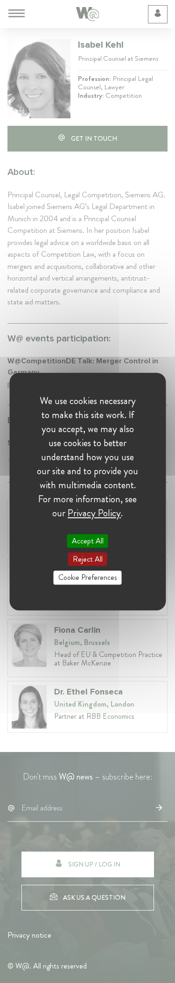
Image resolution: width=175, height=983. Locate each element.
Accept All (88, 540)
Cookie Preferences (87, 577)
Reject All (88, 559)
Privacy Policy (94, 513)
